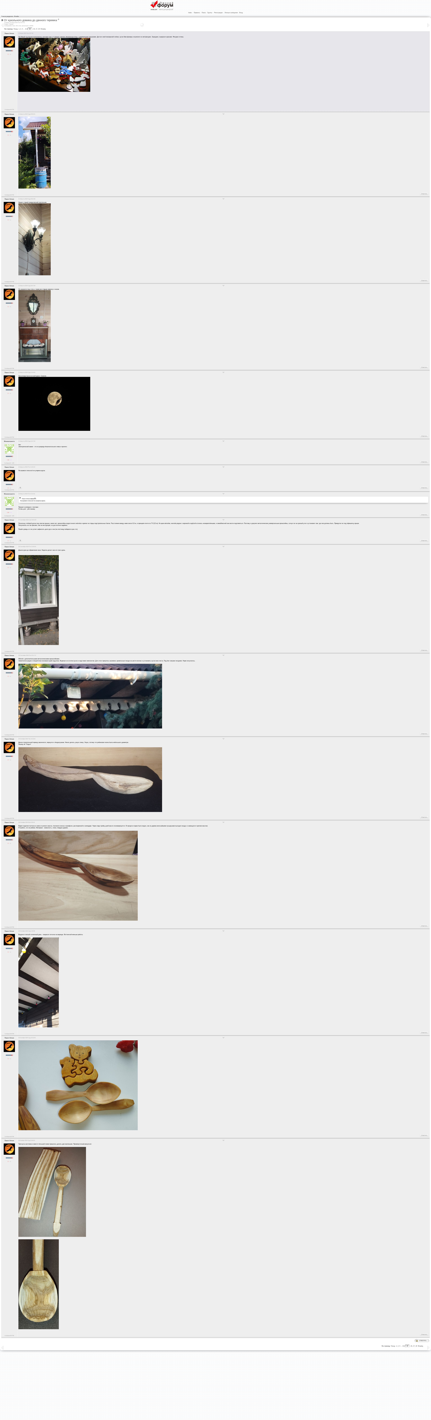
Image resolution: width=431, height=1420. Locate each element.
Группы (209, 12)
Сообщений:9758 (9, 109)
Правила (197, 12)
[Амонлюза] (20, 540)
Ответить (424, 194)
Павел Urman (9, 33)
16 (34, 29)
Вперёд (43, 29)
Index (190, 12)
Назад (16, 29)
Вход (241, 12)
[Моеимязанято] (20, 487)
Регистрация (218, 12)
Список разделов (7, 16)
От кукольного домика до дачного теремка (30, 20)
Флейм (16, 16)
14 (26, 29)
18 (39, 29)
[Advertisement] (59, 101)
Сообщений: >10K (9, 463)
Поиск (204, 12)
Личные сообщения (231, 12)
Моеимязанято (9, 441)
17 (36, 29)
